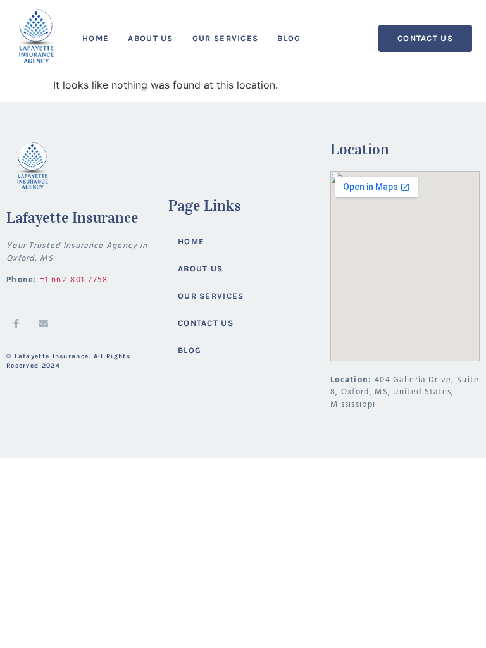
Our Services (225, 38)
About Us (150, 38)
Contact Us (206, 323)
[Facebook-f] (15, 323)
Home (95, 38)
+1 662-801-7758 (74, 280)
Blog (289, 38)
